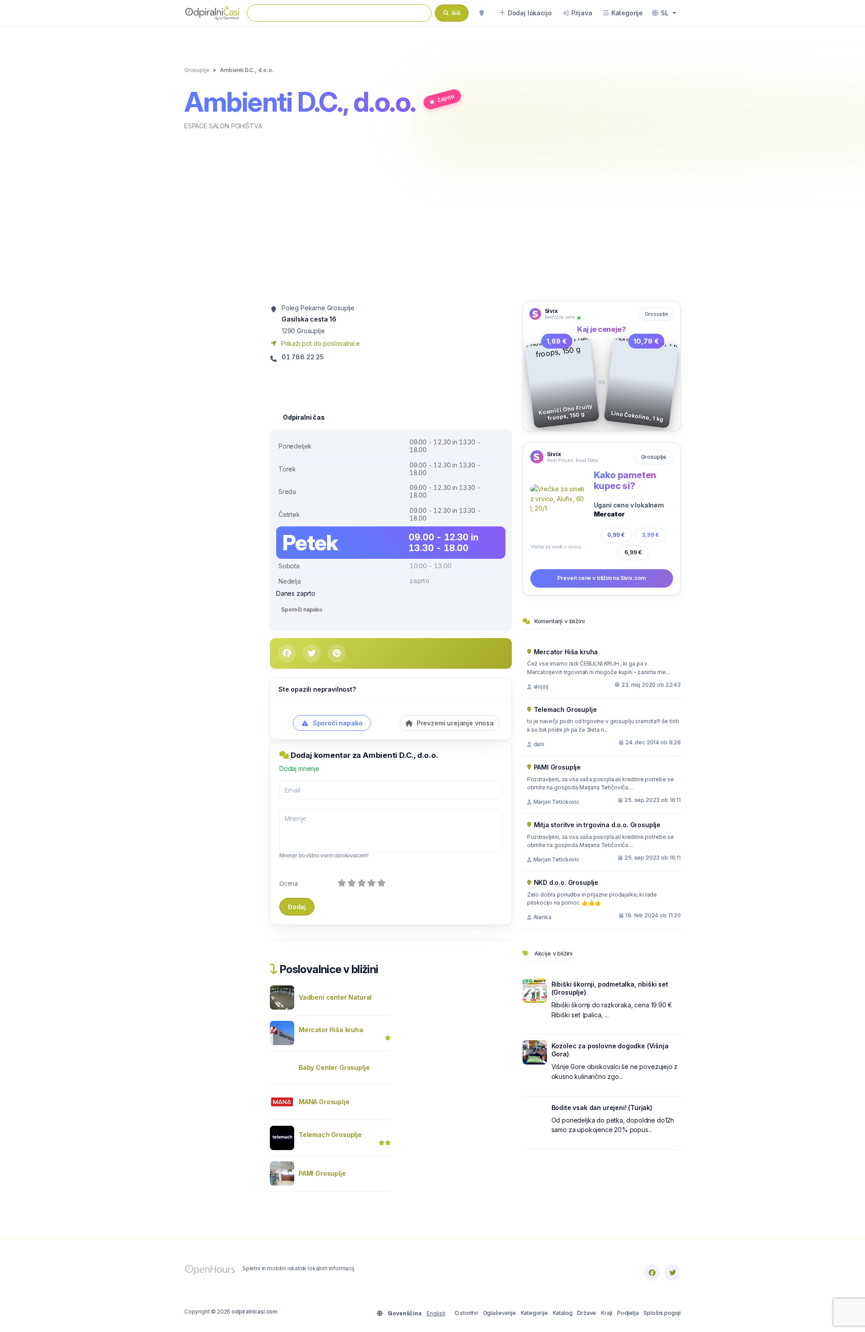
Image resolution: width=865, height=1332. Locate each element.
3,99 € (650, 534)
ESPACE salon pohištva (223, 126)
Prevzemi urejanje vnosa (454, 723)
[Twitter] (673, 1272)
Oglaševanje (499, 1312)
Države (586, 1312)
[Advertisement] (432, 215)
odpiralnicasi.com (255, 1311)
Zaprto (445, 98)
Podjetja (628, 1312)
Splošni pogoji (662, 1312)
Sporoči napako (302, 609)
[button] (664, 13)
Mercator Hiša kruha (331, 1029)
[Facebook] (652, 1272)
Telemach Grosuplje (330, 1134)
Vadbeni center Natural (335, 997)
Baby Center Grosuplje (334, 1067)
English (436, 1313)
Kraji (606, 1312)
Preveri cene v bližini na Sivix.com (601, 578)
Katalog (563, 1312)
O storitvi (466, 1312)
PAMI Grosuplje (322, 1173)
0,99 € (616, 534)
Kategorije (534, 1312)
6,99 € (633, 552)
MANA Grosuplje (324, 1101)
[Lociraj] (481, 13)
